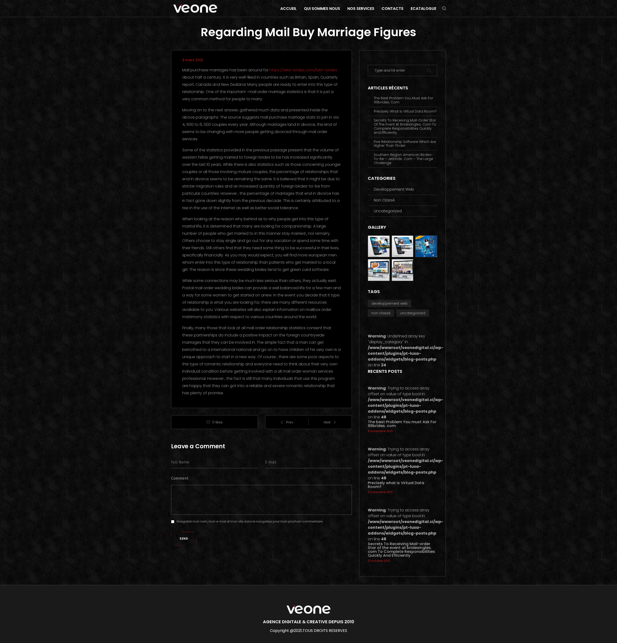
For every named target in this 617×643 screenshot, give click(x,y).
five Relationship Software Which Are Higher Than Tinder (405, 144)
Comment (179, 478)
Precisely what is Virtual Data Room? (405, 111)
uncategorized (388, 211)
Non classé (384, 200)
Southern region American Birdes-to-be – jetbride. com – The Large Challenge (403, 159)
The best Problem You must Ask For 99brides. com (403, 100)
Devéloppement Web (394, 189)
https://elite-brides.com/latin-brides (303, 70)
